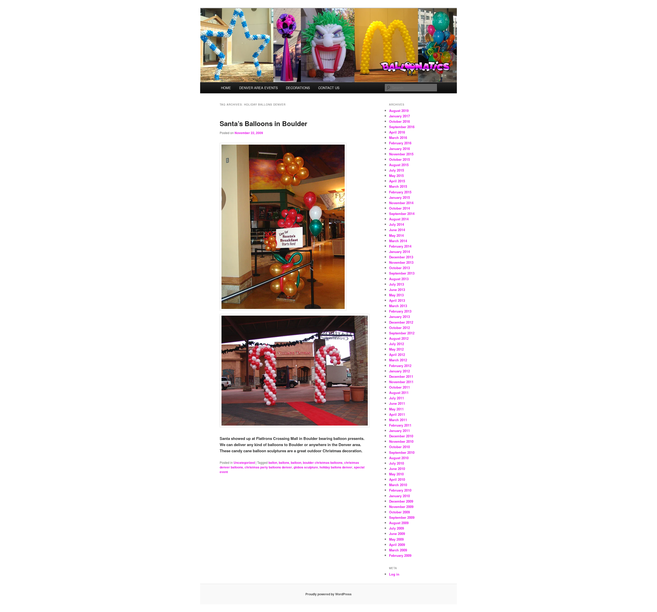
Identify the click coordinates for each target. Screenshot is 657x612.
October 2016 (399, 121)
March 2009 (398, 550)
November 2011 (401, 381)
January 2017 (399, 116)
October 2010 (399, 446)
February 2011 (400, 425)
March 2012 (398, 359)
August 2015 (399, 164)
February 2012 (400, 365)
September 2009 (401, 517)
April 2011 (397, 414)
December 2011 (401, 376)
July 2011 (396, 398)
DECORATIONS (298, 87)
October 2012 (399, 327)
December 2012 (401, 322)
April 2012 (397, 354)
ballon (272, 462)
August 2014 (399, 218)
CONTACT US (329, 87)
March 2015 (398, 186)
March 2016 (398, 137)
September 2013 (401, 273)
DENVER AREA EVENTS (258, 87)
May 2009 (396, 539)
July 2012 (396, 343)
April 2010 (397, 479)
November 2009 (401, 506)
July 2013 (396, 284)
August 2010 (399, 457)
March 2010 (398, 484)
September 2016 (401, 126)
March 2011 (398, 419)
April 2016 (397, 132)
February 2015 (400, 192)
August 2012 (399, 338)
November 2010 (401, 441)
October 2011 (399, 387)
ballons (284, 462)
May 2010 (396, 474)
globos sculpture (306, 467)
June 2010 (397, 468)
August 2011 (399, 392)
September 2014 (401, 213)
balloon (296, 462)
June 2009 (397, 533)
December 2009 (401, 501)
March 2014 (398, 240)
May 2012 (396, 349)
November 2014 (401, 202)
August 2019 (399, 110)
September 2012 (401, 333)
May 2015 (396, 175)
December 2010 (401, 436)
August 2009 (399, 522)
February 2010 (400, 490)
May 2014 (396, 235)
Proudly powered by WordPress (328, 594)
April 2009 (397, 544)
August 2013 (399, 278)
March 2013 (398, 305)
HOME (226, 87)
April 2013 (397, 300)
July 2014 (396, 224)
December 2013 (401, 257)
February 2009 (400, 555)
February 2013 (400, 311)
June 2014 (397, 229)
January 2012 (399, 371)
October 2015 (399, 159)
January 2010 (399, 495)
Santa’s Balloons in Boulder (263, 123)
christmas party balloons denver (268, 467)
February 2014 (400, 246)
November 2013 (401, 262)
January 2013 (399, 316)
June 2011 (397, 403)
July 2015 (396, 170)
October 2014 (399, 208)
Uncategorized (244, 462)
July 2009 (396, 528)
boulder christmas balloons (323, 462)
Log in (394, 574)
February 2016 (400, 142)
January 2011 (399, 430)
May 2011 (396, 409)
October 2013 (399, 267)
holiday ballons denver (336, 467)
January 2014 (399, 251)
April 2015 (397, 180)
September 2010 (401, 452)
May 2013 (396, 295)
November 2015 (401, 154)
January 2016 (399, 148)
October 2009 (399, 512)
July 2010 (396, 463)
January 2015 (399, 197)
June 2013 (397, 289)
